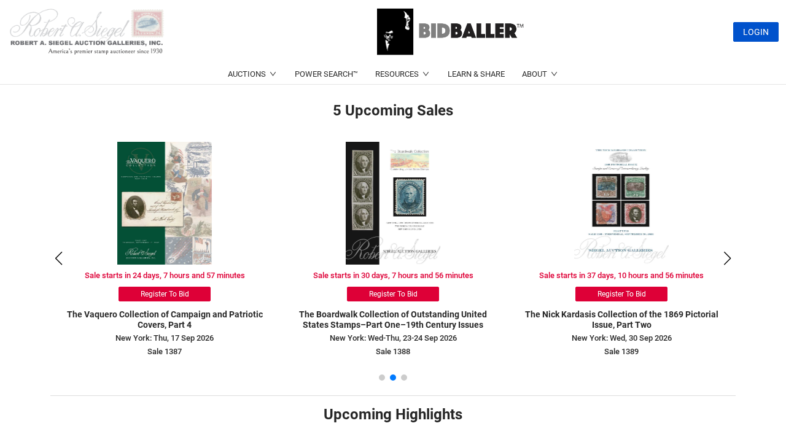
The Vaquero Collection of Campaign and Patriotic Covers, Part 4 (165, 319)
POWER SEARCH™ (326, 74)
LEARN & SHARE (476, 74)
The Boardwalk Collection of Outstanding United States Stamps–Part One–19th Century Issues (393, 319)
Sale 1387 (164, 351)
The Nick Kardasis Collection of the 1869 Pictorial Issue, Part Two (621, 319)
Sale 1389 (621, 351)
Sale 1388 (393, 351)
